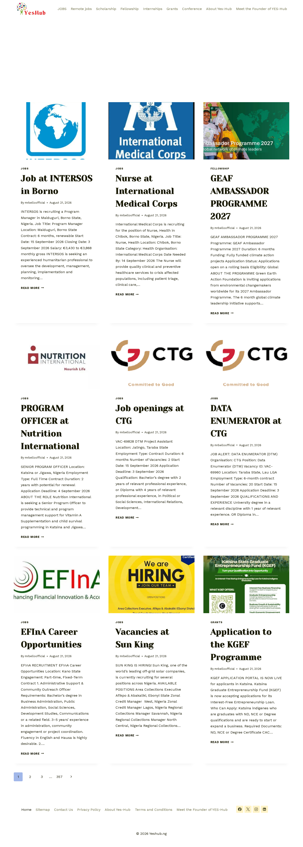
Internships (152, 9)
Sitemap (43, 809)
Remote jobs (81, 9)
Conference (192, 9)
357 (59, 777)
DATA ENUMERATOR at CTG (246, 420)
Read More (32, 288)
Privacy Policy (88, 809)
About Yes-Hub (219, 9)
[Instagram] (256, 809)
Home (26, 809)
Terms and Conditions (153, 809)
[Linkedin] (264, 809)
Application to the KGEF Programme (241, 644)
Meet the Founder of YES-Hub (261, 9)
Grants (172, 9)
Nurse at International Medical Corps (146, 191)
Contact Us (63, 809)
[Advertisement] (151, 51)
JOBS (62, 9)
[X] (248, 809)
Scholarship (106, 9)
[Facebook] (239, 809)
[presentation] (57, 130)
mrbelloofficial (35, 202)
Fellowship (129, 9)
